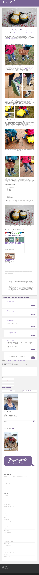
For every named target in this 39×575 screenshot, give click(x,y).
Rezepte (14, 4)
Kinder (24, 32)
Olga (8, 310)
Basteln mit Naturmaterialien (9, 506)
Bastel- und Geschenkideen (9, 498)
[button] (6, 233)
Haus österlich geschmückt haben (11, 38)
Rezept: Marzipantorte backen (8, 483)
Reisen (6, 537)
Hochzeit (6, 526)
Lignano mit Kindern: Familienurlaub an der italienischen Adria (14, 479)
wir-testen (9, 300)
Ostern (28, 271)
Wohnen (24, 4)
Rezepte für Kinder (7, 33)
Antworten (33, 305)
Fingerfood (18, 32)
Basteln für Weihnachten (9, 502)
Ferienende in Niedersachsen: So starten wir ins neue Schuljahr (14, 478)
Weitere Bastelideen (8, 556)
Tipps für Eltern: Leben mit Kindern (10, 552)
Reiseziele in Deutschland (9, 541)
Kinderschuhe (14, 271)
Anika (11, 32)
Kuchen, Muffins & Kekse (28, 32)
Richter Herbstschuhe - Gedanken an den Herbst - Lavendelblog (16, 360)
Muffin (17, 271)
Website (3, 384)
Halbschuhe (9, 271)
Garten (6, 515)
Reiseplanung (7, 539)
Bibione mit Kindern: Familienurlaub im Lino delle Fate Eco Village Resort (15, 476)
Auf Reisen (19, 4)
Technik (6, 550)
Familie (10, 4)
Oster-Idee (20, 271)
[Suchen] (34, 421)
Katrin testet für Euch (10, 340)
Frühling (6, 271)
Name (3, 377)
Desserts (6, 510)
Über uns (34, 4)
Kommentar (4, 366)
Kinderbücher (7, 530)
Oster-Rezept (24, 271)
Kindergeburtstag (8, 532)
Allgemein (15, 32)
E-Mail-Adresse (5, 380)
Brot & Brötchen (7, 508)
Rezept (31, 271)
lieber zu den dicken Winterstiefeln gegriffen (27, 68)
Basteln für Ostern (8, 500)
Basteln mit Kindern (8, 504)
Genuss (22, 32)
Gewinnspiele (7, 519)
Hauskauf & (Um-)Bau (8, 521)
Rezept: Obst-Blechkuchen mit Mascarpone (11, 481)
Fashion (6, 511)
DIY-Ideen (29, 4)
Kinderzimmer (7, 534)
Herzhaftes (7, 524)
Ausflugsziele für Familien (9, 497)
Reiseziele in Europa (8, 543)
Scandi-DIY (6, 547)
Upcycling (6, 554)
